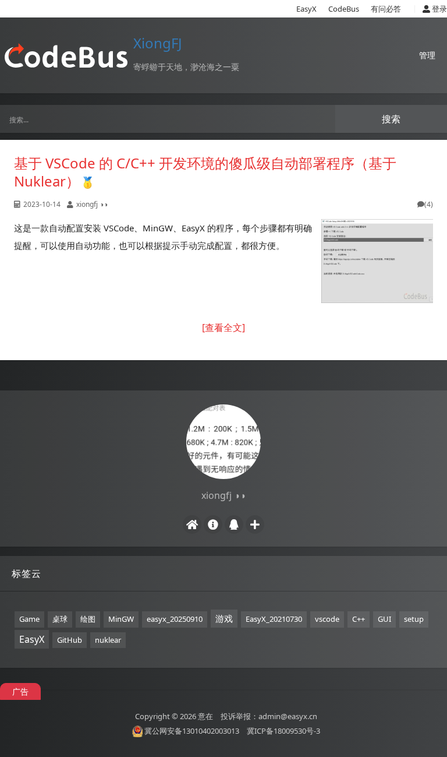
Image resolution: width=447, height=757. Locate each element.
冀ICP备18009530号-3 (283, 731)
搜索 (391, 118)
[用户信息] (213, 524)
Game (29, 619)
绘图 (87, 619)
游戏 (224, 618)
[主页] (192, 524)
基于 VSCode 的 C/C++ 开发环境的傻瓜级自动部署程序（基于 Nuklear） (205, 172)
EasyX (306, 8)
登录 (438, 8)
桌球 (60, 619)
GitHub (69, 640)
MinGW (121, 619)
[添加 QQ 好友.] (234, 524)
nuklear (108, 640)
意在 (205, 716)
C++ (358, 619)
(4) (428, 204)
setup (414, 619)
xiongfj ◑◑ (92, 204)
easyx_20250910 (175, 619)
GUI (384, 619)
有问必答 (386, 8)
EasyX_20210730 (274, 619)
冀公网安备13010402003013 (191, 731)
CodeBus (343, 8)
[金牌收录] (87, 181)
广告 (20, 691)
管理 (427, 55)
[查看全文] (223, 327)
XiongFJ (157, 42)
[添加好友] (255, 524)
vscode (327, 619)
